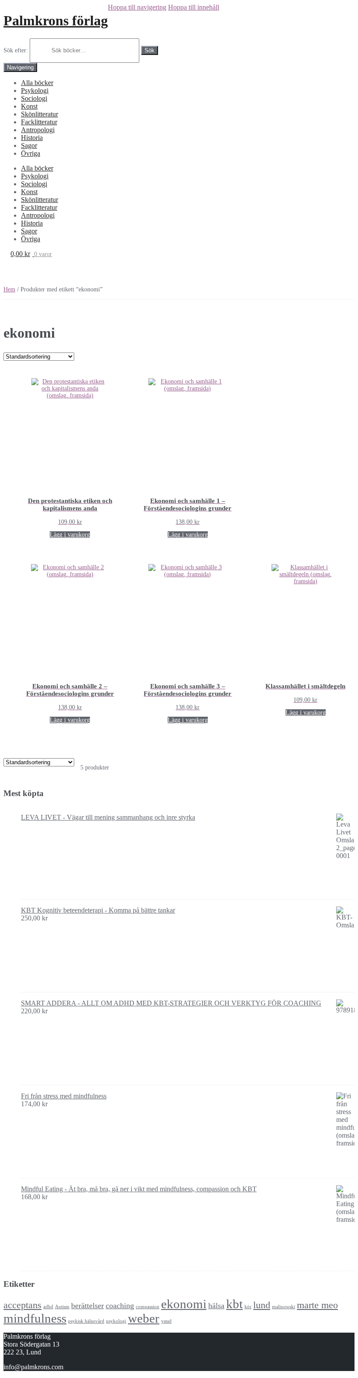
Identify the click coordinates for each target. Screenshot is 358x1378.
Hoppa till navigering (137, 7)
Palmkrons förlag (55, 20)
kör (247, 1306)
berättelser (87, 1305)
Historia (32, 137)
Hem (9, 289)
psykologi (116, 1321)
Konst (29, 106)
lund (261, 1304)
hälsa (216, 1305)
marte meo (317, 1304)
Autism (62, 1306)
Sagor (29, 145)
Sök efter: (15, 50)
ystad (166, 1321)
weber (143, 1318)
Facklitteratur (39, 122)
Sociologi (34, 98)
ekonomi (184, 1304)
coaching (120, 1305)
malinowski (283, 1306)
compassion (147, 1306)
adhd (48, 1306)
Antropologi (38, 129)
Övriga (30, 153)
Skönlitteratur (39, 114)
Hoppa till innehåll (193, 7)
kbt (234, 1304)
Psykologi (34, 90)
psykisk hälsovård (86, 1321)
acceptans (22, 1304)
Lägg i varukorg (70, 534)
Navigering (20, 67)
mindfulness (34, 1318)
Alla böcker (37, 82)
